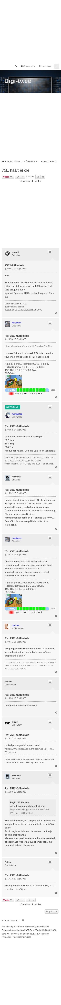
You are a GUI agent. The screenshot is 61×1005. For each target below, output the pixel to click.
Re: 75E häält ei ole (17, 335)
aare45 (15, 252)
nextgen (45, 934)
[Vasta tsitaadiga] (50, 252)
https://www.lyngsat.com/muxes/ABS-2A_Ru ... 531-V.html (29, 750)
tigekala (15, 625)
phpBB (13, 927)
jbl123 (15, 722)
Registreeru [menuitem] (29, 66)
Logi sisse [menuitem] (46, 66)
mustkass (17, 323)
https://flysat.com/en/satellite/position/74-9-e (28, 346)
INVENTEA (35, 934)
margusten (17, 414)
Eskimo (8, 682)
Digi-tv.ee (17, 80)
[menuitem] (6, 937)
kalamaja (16, 477)
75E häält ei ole (15, 170)
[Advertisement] (30, 30)
